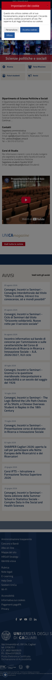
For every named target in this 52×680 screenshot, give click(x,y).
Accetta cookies (29, 29)
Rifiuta (9, 35)
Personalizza (11, 29)
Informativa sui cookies (32, 21)
